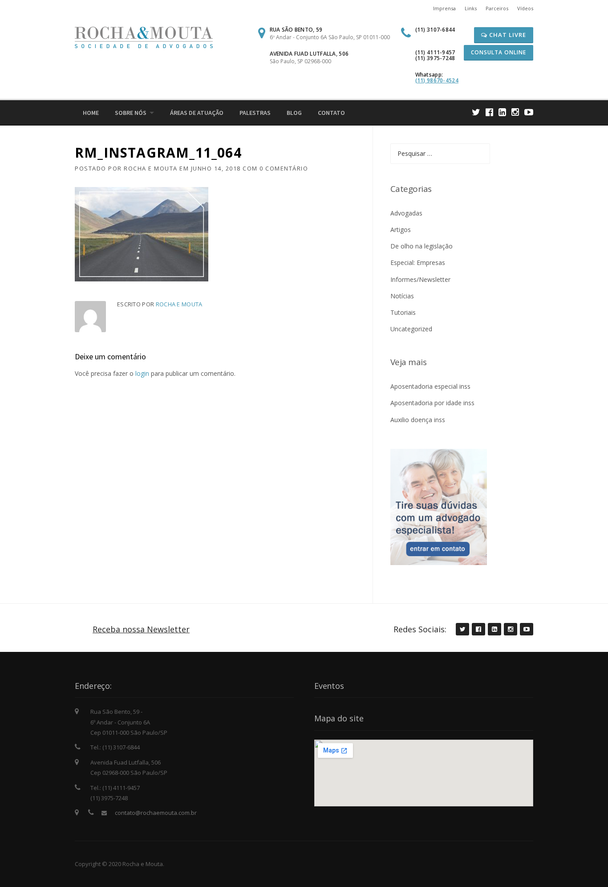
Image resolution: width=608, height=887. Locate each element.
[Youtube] (528, 112)
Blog (294, 113)
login (142, 373)
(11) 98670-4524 (437, 80)
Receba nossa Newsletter (141, 629)
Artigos (400, 229)
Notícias (402, 296)
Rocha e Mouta (151, 168)
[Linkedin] (502, 112)
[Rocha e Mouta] (144, 37)
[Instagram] (515, 112)
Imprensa (444, 8)
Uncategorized (411, 329)
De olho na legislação (421, 246)
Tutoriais (403, 312)
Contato (331, 113)
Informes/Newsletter (420, 279)
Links (471, 8)
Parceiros (497, 8)
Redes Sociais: (419, 629)
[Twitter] (476, 112)
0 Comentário (283, 168)
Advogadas (406, 213)
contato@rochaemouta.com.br (156, 813)
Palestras (255, 113)
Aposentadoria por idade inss (432, 403)
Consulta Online (498, 52)
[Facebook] (489, 112)
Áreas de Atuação (196, 113)
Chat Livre (506, 35)
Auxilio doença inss (417, 419)
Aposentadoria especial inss (430, 386)
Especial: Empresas (417, 262)
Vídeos (525, 8)
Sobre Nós (130, 113)
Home (91, 113)
